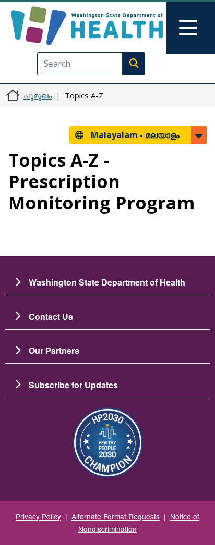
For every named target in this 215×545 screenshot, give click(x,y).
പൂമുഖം (37, 95)
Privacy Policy (38, 516)
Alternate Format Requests (115, 516)
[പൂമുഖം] (87, 25)
